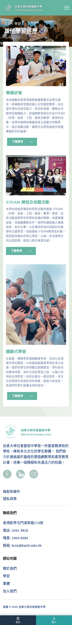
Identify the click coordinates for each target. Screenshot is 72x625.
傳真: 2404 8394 (15, 538)
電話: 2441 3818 (15, 530)
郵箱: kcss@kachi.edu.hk (22, 546)
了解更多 (17, 141)
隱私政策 (10, 499)
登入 (54, 622)
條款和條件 (11, 492)
